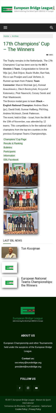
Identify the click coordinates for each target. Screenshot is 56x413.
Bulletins (8, 147)
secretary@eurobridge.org (28, 362)
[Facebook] (19, 388)
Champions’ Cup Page (15, 139)
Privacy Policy (35, 409)
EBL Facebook (11, 159)
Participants (10, 151)
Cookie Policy (21, 409)
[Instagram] (28, 388)
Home (6, 36)
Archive (15, 36)
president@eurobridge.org (28, 366)
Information (9, 155)
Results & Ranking (13, 143)
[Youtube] (36, 388)
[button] (5, 27)
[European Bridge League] (28, 9)
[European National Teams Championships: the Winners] (17, 282)
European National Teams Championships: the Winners (37, 282)
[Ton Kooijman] (17, 252)
